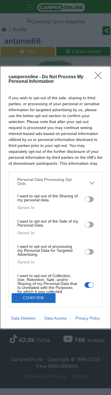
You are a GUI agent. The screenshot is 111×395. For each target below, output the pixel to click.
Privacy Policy (87, 318)
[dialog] (55, 197)
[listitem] (55, 183)
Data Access (55, 318)
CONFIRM (33, 298)
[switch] (89, 199)
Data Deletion (23, 318)
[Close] (99, 77)
